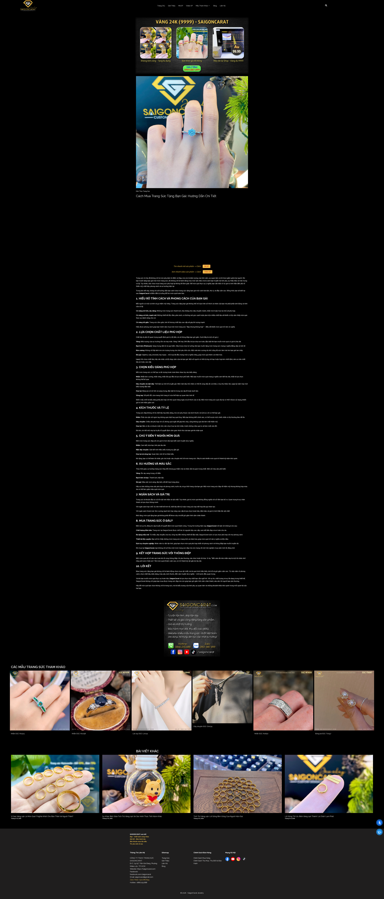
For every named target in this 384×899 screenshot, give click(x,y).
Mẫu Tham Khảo (202, 6)
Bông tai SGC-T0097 (323, 734)
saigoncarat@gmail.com (144, 877)
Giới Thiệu (171, 6)
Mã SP (180, 6)
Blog (215, 6)
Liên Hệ (222, 6)
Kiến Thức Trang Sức (143, 191)
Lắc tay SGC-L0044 (140, 734)
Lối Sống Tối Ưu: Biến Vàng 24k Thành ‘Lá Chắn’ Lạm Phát (309, 816)
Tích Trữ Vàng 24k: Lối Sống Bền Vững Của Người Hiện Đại (218, 816)
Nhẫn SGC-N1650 (261, 734)
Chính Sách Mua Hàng (202, 858)
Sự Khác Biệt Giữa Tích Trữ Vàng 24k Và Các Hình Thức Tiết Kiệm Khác (132, 816)
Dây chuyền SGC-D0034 (203, 726)
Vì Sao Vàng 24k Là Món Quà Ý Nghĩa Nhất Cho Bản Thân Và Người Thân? (42, 816)
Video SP (189, 6)
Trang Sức (166, 858)
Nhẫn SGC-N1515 (18, 734)
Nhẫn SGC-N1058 (79, 734)
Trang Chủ (161, 6)
